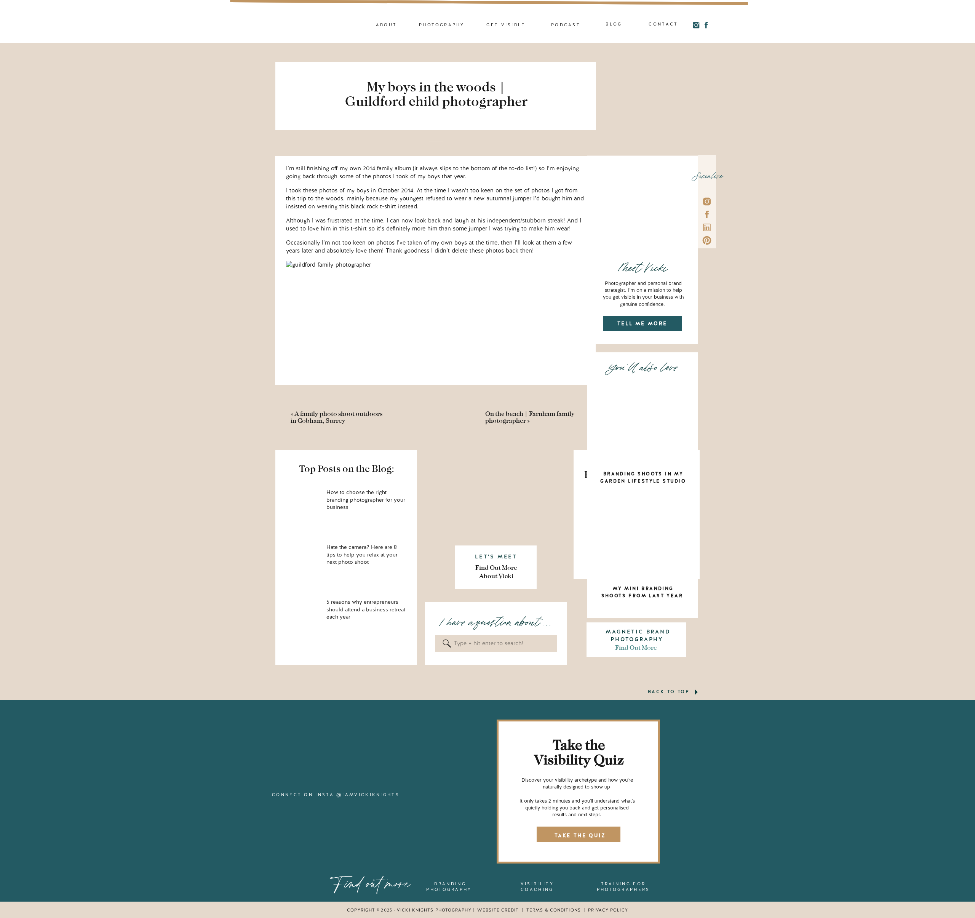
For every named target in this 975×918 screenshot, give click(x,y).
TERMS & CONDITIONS (553, 910)
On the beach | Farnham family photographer (530, 417)
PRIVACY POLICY (608, 910)
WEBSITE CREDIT (498, 910)
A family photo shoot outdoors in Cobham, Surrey (336, 417)
